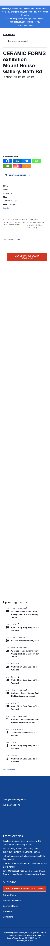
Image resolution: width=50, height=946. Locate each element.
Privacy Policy (9, 895)
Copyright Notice (10, 906)
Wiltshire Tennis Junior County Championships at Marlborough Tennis (25, 614)
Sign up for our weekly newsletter (27, 257)
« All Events (9, 34)
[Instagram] (17, 166)
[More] (26, 166)
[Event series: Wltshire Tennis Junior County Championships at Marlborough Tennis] (26, 608)
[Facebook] (7, 161)
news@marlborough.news (14, 799)
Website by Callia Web (25, 941)
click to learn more (25, 25)
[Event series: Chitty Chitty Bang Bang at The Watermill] (18, 624)
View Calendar (9, 769)
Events (6, 208)
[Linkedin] (17, 161)
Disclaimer (8, 911)
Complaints (8, 917)
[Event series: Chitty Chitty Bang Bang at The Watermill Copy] (18, 664)
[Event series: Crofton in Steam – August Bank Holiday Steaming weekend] (26, 690)
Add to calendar (17, 175)
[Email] (7, 166)
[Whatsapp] (36, 161)
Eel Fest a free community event (25, 640)
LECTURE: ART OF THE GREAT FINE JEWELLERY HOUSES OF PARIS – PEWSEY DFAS (15, 222)
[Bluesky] (26, 161)
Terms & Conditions (12, 900)
